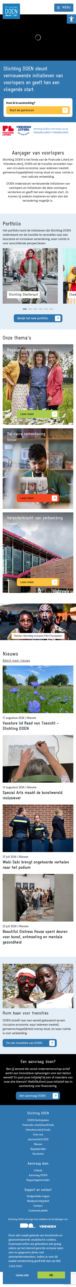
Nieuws (38, 1144)
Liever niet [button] (22, 1274)
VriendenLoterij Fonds (38, 1129)
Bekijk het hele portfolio (32, 318)
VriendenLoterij (60, 132)
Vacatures (38, 1153)
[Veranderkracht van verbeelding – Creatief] (38, 552)
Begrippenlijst (38, 1149)
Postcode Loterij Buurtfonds (38, 1125)
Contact (38, 1205)
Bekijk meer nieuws (16, 661)
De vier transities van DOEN (24, 1043)
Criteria (38, 1170)
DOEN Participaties (38, 1120)
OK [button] (51, 1274)
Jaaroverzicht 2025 (38, 1139)
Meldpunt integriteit (38, 1201)
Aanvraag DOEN (38, 1175)
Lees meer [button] (15, 1265)
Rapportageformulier (38, 1180)
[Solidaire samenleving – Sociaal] (38, 468)
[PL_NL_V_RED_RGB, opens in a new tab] (8, 130)
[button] (71, 19)
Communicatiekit (38, 1210)
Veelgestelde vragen (38, 1196)
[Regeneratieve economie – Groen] (38, 384)
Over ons (38, 1134)
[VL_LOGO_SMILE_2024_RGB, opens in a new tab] (23, 130)
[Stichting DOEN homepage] (11, 11)
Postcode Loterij (42, 132)
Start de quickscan (22, 110)
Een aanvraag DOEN (32, 1096)
